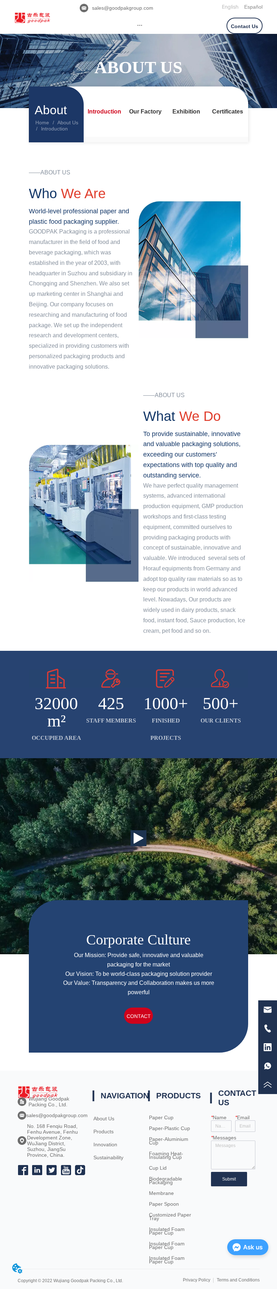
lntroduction (54, 129)
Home (42, 122)
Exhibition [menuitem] (186, 111)
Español (253, 7)
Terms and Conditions (238, 1280)
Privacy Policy (196, 1280)
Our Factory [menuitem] (145, 111)
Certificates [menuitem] (227, 111)
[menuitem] (140, 25)
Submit (229, 1179)
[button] (140, 25)
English (230, 7)
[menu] (140, 25)
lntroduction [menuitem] (104, 111)
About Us (67, 122)
